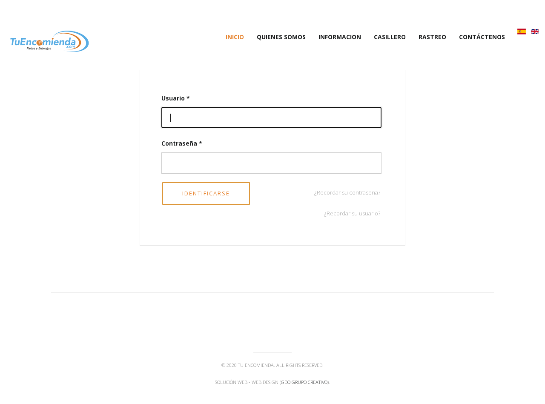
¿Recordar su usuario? (352, 213)
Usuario (175, 98)
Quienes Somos (281, 37)
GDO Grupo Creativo (304, 382)
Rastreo (432, 37)
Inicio (235, 37)
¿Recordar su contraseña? (347, 192)
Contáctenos (482, 37)
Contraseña (181, 143)
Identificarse (206, 193)
